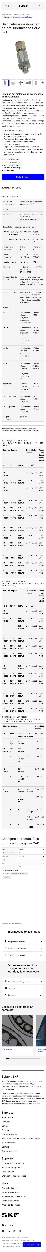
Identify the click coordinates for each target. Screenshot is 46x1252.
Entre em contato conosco (14, 1176)
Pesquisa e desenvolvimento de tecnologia (21, 1138)
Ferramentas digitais (11, 1167)
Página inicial (6, 14)
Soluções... (27, 14)
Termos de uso (22, 1237)
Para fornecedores (10, 1192)
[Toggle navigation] (6, 6)
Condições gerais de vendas (12, 1243)
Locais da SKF (8, 1172)
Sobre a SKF (7, 1117)
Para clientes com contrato (14, 1196)
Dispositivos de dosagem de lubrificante (18, 17)
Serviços (5, 1126)
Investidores (10, 1143)
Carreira (5, 1147)
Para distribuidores (10, 1201)
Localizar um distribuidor (13, 1163)
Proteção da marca (10, 1188)
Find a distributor (23, 177)
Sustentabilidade (9, 1134)
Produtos (17, 14)
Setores (5, 1130)
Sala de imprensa (9, 1151)
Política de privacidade (10, 1240)
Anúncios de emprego (12, 1205)
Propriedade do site (27, 1240)
